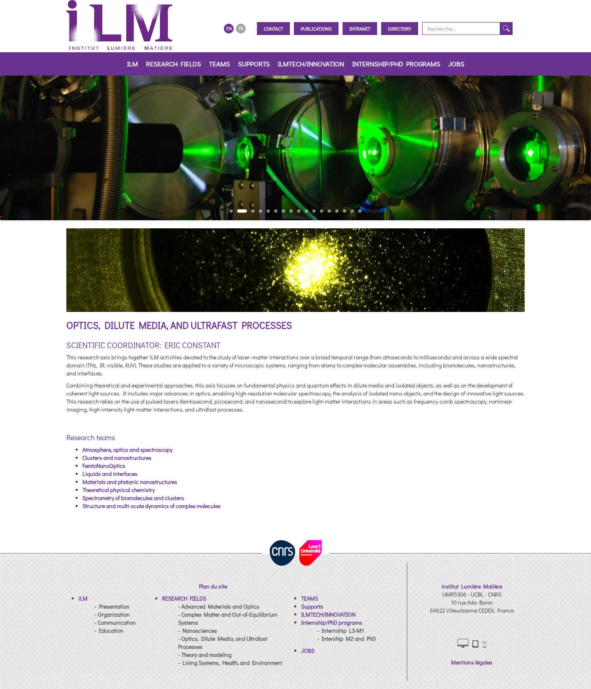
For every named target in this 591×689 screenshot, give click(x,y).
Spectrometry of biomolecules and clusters (133, 498)
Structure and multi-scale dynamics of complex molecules (151, 506)
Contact (273, 28)
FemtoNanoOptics (103, 466)
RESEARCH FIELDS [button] (173, 63)
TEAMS (219, 63)
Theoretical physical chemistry (118, 490)
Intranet (359, 28)
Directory (399, 28)
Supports (254, 63)
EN (229, 28)
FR (241, 28)
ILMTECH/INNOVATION (311, 63)
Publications (316, 28)
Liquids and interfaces (109, 474)
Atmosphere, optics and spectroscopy (127, 449)
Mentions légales (471, 662)
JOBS (456, 63)
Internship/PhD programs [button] (396, 63)
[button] (83, 598)
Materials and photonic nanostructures (129, 482)
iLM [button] (132, 63)
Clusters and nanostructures (117, 457)
